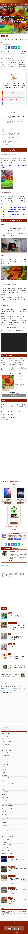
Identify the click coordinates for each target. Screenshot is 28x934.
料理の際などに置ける (9, 135)
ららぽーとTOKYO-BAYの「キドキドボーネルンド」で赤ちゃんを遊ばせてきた (16, 627)
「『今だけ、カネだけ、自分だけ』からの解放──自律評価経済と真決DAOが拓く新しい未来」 (13, 688)
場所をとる (7, 138)
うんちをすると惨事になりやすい (11, 141)
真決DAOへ (10, 538)
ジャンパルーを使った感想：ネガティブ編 (11, 137)
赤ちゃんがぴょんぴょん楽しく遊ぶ (11, 134)
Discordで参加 (18, 538)
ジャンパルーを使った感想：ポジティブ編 (11, 133)
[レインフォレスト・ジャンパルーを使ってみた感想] (15, 47)
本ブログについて (9, 922)
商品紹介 (4, 565)
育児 (15, 4)
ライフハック (3, 4)
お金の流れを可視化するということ (17, 859)
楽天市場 (13, 92)
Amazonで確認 (7, 503)
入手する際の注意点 (7, 144)
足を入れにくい (8, 140)
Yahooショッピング (14, 99)
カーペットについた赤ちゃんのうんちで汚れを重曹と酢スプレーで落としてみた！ (16, 638)
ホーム (3, 922)
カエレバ (15, 88)
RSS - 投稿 (5, 727)
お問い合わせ (15, 922)
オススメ (10, 4)
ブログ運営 (21, 4)
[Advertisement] (14, 436)
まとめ (4, 145)
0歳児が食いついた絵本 (14, 647)
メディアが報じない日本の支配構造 (17, 868)
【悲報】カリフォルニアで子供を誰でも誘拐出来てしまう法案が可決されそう (17, 880)
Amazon (13, 95)
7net (14, 103)
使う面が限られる (8, 142)
